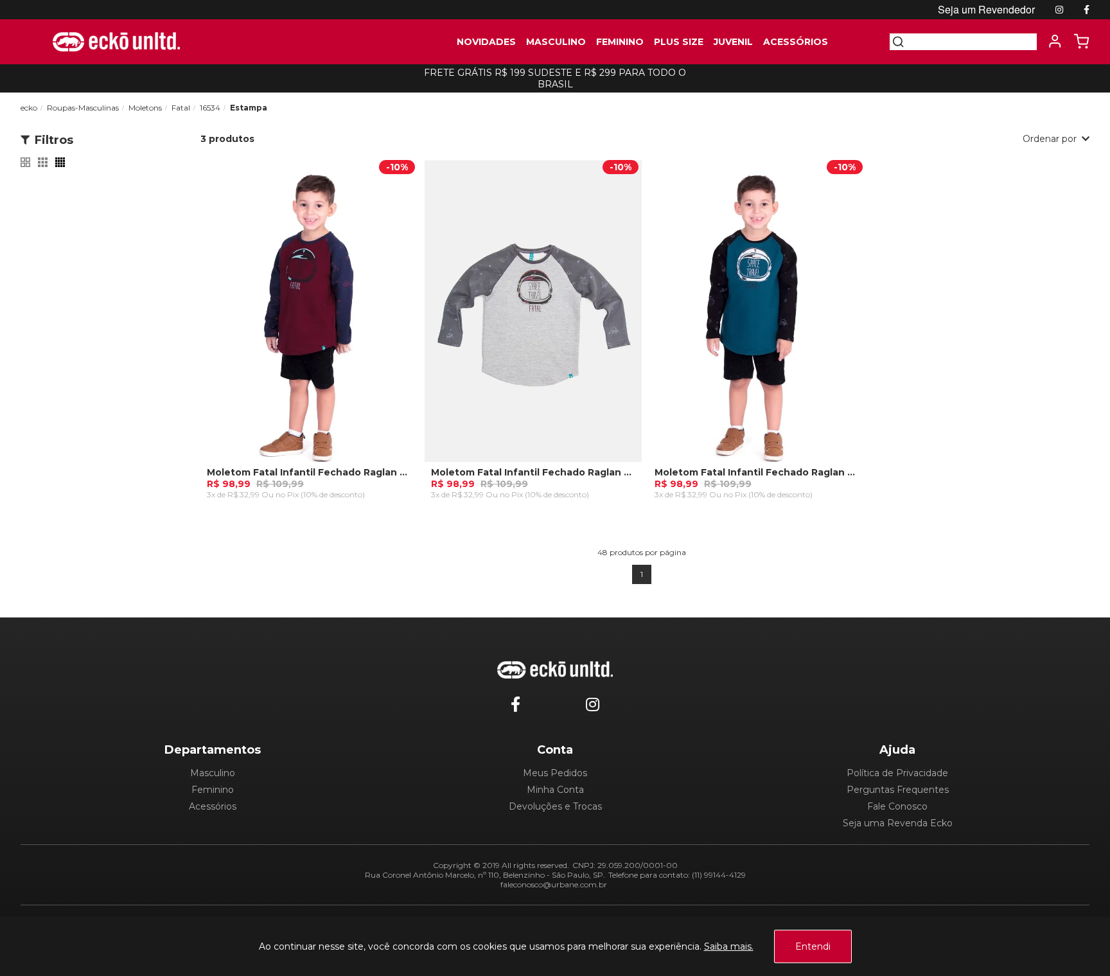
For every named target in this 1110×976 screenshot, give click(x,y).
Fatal (181, 107)
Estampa (248, 107)
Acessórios (212, 806)
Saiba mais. (728, 946)
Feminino (212, 789)
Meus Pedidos (555, 773)
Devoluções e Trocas (555, 806)
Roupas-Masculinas (83, 107)
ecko (29, 107)
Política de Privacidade (897, 773)
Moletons (145, 107)
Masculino (212, 773)
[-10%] (309, 317)
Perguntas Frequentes (898, 789)
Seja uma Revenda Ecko (898, 823)
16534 (210, 107)
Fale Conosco (897, 806)
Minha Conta (555, 789)
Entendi (813, 946)
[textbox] (970, 42)
